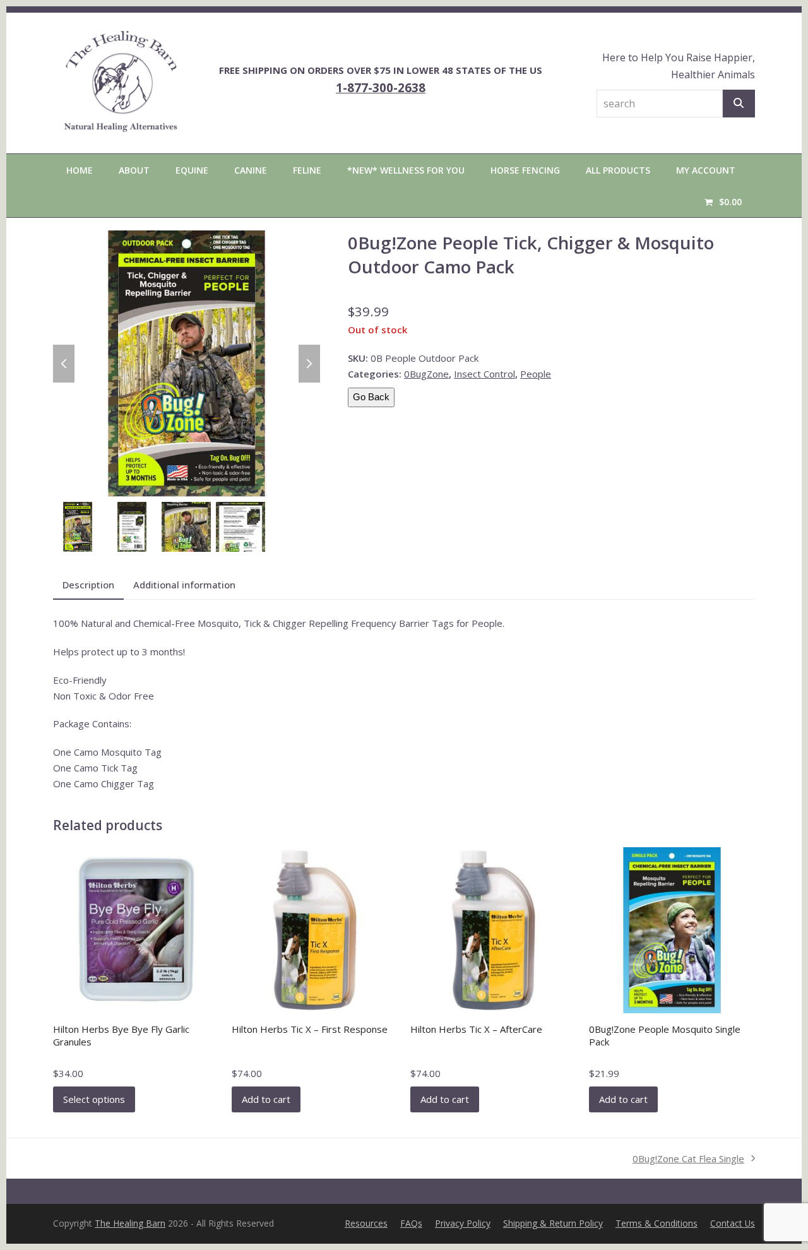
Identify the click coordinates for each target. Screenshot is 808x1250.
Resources (366, 1223)
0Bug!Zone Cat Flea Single (688, 1159)
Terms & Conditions (656, 1223)
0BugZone (426, 373)
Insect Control (484, 373)
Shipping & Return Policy (553, 1223)
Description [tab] (88, 584)
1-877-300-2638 (380, 87)
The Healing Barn (130, 1223)
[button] (723, 201)
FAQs (411, 1223)
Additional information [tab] (184, 584)
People (535, 373)
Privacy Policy (462, 1223)
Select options (94, 1099)
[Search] (739, 103)
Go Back (371, 396)
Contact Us (732, 1223)
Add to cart (266, 1099)
